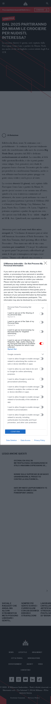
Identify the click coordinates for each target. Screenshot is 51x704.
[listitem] (25, 308)
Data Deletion (11, 440)
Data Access (25, 440)
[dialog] (25, 352)
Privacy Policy (39, 440)
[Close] (46, 263)
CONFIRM (15, 432)
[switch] (41, 314)
